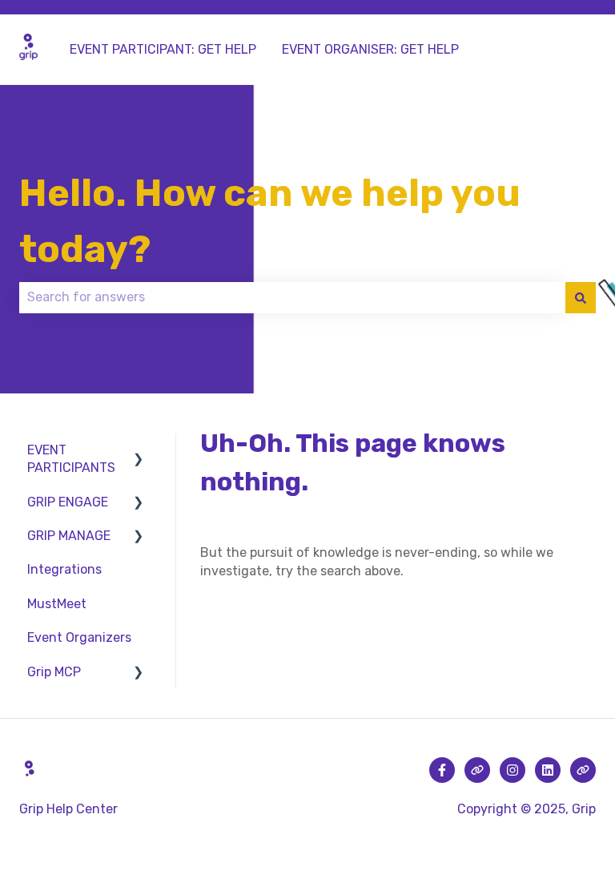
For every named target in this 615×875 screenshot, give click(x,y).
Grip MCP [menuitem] (54, 671)
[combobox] (292, 297)
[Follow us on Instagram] (512, 770)
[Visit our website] (477, 770)
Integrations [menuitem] (64, 569)
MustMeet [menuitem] (56, 603)
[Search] (580, 297)
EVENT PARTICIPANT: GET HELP (163, 49)
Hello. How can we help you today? (270, 221)
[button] (138, 451)
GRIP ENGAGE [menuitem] (67, 502)
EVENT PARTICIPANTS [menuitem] (71, 458)
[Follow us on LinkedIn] (548, 770)
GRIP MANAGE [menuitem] (69, 535)
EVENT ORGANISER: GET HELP (370, 49)
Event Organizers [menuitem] (79, 637)
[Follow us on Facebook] (442, 770)
